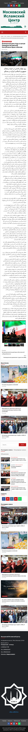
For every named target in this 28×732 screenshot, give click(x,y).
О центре (22, 3)
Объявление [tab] (5, 454)
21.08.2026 (4, 528)
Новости (11, 3)
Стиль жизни (13, 478)
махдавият (4, 381)
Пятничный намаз (14, 457)
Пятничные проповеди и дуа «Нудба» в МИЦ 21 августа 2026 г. (18, 460)
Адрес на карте (11, 654)
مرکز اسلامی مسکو (14, 711)
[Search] (26, 32)
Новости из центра (7, 41)
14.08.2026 (4, 413)
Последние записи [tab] (7, 450)
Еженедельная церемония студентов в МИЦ (14, 356)
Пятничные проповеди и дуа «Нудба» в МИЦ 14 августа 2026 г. (18, 489)
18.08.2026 (4, 386)
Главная (6, 3)
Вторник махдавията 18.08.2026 (10, 384)
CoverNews (15, 729)
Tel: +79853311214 (5, 651)
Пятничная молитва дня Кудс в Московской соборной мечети (13, 352)
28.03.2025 (5, 49)
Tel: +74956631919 (5, 649)
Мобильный (16, 3)
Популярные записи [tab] (20, 450)
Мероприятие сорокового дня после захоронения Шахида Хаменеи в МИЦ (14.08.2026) (11, 410)
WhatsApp (3, 654)
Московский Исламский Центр (14, 16)
